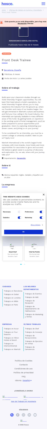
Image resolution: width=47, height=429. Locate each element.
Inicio (4, 10)
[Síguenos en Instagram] (23, 415)
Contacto (23, 365)
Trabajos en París (11, 305)
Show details (35, 225)
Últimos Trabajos (32, 324)
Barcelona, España (12, 70)
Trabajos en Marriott (12, 349)
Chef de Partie (34, 252)
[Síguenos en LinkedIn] (29, 415)
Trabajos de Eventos (33, 294)
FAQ (23, 376)
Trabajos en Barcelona (13, 291)
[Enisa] (23, 421)
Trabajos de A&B (31, 297)
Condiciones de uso (23, 368)
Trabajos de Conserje (33, 332)
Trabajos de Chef (32, 329)
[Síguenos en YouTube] (35, 415)
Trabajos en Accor (11, 329)
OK (23, 232)
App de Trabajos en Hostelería (23, 401)
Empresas (7, 324)
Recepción (22, 23)
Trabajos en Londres (12, 298)
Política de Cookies (23, 361)
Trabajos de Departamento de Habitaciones (32, 308)
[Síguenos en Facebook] (18, 415)
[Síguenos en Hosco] (12, 415)
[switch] (42, 212)
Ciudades (6, 286)
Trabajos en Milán (11, 301)
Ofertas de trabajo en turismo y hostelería (25, 10)
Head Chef (13, 252)
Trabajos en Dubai (11, 294)
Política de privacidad (23, 372)
